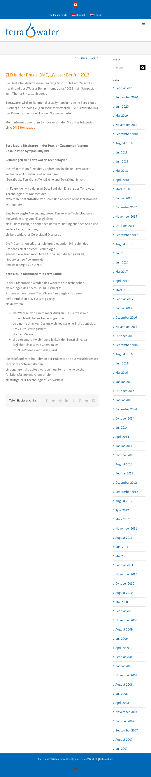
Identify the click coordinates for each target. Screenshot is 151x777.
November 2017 (126, 216)
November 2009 (126, 620)
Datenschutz (106, 759)
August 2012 (124, 501)
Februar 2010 (124, 611)
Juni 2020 (122, 106)
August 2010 (124, 593)
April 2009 (122, 648)
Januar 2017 (123, 308)
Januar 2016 (123, 382)
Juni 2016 (122, 363)
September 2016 (126, 345)
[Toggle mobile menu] (143, 25)
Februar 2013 (124, 473)
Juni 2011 (122, 547)
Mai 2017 (121, 271)
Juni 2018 (122, 161)
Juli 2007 (121, 748)
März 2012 (122, 519)
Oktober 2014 (124, 418)
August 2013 (124, 464)
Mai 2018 (121, 170)
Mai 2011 (121, 556)
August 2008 (124, 684)
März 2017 (122, 290)
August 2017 (124, 244)
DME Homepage (24, 127)
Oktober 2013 (124, 455)
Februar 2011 (124, 565)
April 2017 (122, 281)
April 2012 (122, 510)
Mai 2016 (121, 372)
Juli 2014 (121, 427)
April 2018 (122, 180)
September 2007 (126, 730)
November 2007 (126, 712)
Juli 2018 (121, 152)
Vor (93, 58)
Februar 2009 (124, 657)
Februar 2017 (124, 299)
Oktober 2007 (124, 721)
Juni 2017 (122, 262)
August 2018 (124, 143)
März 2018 (122, 189)
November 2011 (126, 528)
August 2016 (124, 354)
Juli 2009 (121, 638)
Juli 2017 (121, 253)
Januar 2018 (123, 198)
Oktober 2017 (124, 226)
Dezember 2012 (126, 482)
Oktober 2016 (124, 336)
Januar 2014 (123, 446)
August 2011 (124, 537)
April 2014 (122, 436)
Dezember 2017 (126, 207)
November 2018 (126, 125)
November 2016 (126, 326)
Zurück (82, 58)
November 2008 (126, 675)
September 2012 (126, 492)
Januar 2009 (123, 666)
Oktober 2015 (124, 391)
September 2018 (126, 134)
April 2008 (122, 703)
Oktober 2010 (124, 583)
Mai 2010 (121, 602)
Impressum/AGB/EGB (86, 759)
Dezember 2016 (126, 317)
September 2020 (126, 97)
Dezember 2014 (126, 409)
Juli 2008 (121, 694)
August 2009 (124, 629)
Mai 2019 (121, 115)
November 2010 (126, 574)
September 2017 (126, 235)
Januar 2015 (123, 400)
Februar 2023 (124, 88)
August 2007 (124, 739)
